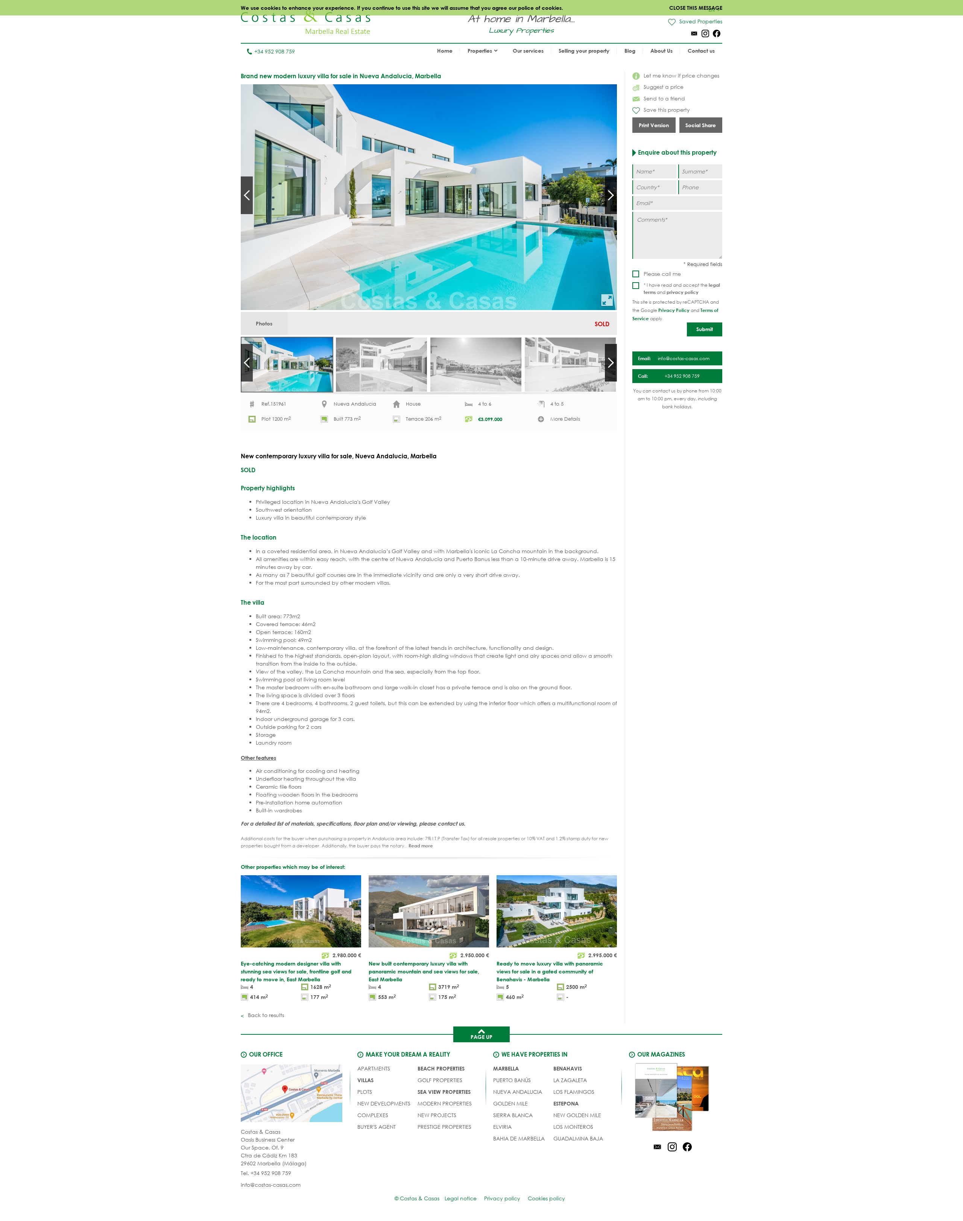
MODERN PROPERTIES (445, 1103)
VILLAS (365, 1080)
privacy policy (683, 292)
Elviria (502, 1126)
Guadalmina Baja (578, 1138)
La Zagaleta (570, 1080)
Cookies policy (546, 1198)
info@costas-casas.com (271, 1184)
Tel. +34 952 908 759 (266, 1173)
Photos (264, 323)
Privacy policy (502, 1198)
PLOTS (364, 1091)
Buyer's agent (376, 1126)
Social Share (700, 125)
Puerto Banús (512, 1080)
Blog (629, 50)
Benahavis (567, 1068)
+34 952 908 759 (274, 51)
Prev (247, 195)
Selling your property (584, 50)
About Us (661, 50)
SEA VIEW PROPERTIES (444, 1092)
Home (445, 50)
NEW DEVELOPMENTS (383, 1103)
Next (611, 195)
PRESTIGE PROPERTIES (444, 1126)
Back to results (265, 1015)
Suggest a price (664, 86)
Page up (481, 1037)
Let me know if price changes (681, 75)
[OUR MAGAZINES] (672, 1098)
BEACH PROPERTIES (441, 1068)
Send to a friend (664, 98)
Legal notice (461, 1198)
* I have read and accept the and (682, 288)
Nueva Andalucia (517, 1091)
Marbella (506, 1068)
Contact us (701, 50)
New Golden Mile (577, 1115)
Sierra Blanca (513, 1115)
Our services (528, 50)
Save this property (667, 109)
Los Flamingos (573, 1091)
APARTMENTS (373, 1068)
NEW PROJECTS (437, 1115)
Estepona (566, 1103)
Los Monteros (573, 1126)
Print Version (654, 125)
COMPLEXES (372, 1115)
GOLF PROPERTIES (440, 1080)
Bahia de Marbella (519, 1138)
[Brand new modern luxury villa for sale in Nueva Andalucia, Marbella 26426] (429, 197)
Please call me (662, 273)
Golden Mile (510, 1103)
